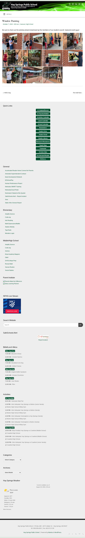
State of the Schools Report (13, 203)
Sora (6, 199)
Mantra (50, 532)
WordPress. (58, 532)
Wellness (43, 159)
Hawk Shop (43, 145)
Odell (6, 257)
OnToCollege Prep (10, 260)
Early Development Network (13, 177)
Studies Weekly (9, 227)
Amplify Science (10, 214)
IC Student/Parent (43, 110)
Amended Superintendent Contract (15, 174)
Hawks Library (43, 138)
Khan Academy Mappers (12, 254)
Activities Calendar (43, 117)
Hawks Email (43, 134)
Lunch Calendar (43, 121)
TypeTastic (8, 230)
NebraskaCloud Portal (11, 190)
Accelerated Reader (43, 155)
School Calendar (43, 124)
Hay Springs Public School (31, 532)
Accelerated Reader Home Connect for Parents (19, 170)
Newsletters (43, 128)
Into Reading (9, 220)
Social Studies (9, 270)
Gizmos (7, 251)
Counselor (43, 148)
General (22, 24)
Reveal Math (9, 264)
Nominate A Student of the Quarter (15, 193)
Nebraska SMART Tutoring (13, 186)
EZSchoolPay (9, 180)
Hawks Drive (43, 131)
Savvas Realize (9, 267)
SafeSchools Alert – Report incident (15, 196)
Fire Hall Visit (77, 93)
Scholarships (43, 152)
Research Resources (43, 141)
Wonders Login (9, 233)
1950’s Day (7, 93)
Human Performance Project (13, 183)
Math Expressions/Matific (12, 223)
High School (29, 24)
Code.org (8, 217)
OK (79, 325)
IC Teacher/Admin (43, 114)
